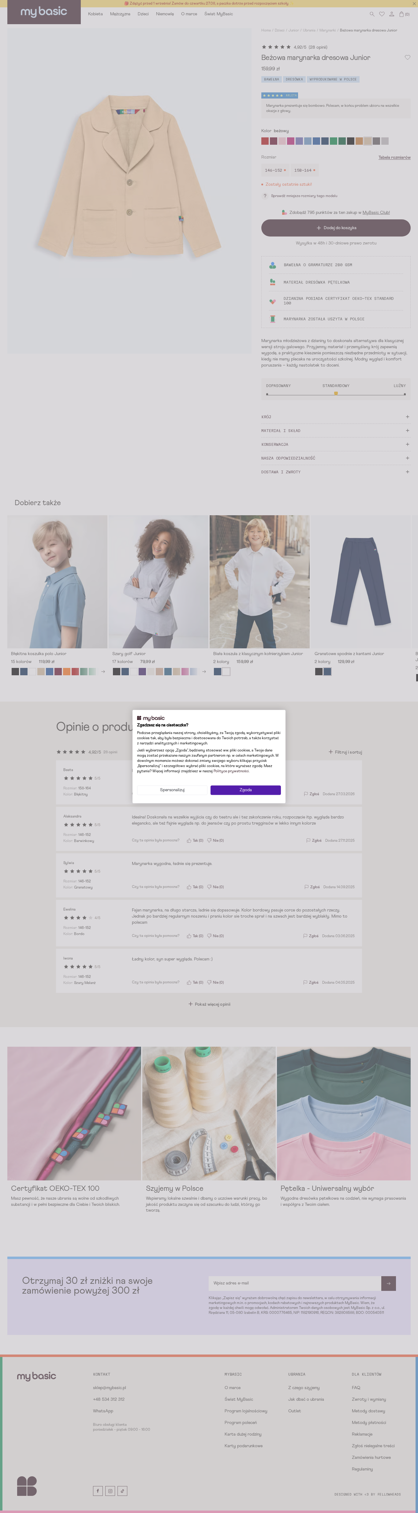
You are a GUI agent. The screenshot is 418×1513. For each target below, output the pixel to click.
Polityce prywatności (231, 771)
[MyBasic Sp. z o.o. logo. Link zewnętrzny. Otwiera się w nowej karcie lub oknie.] (151, 718)
